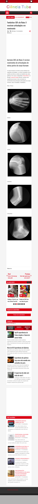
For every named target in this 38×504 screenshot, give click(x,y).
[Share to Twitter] (15, 286)
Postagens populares (10, 328)
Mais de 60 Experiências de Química (18, 347)
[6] (21, 304)
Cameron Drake (15, 77)
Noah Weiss (26, 75)
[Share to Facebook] (13, 286)
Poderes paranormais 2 (22, 458)
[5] (19, 304)
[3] (16, 304)
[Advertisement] (19, 46)
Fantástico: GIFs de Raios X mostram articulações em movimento (17, 25)
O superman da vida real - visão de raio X (22, 374)
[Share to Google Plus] (16, 286)
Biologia (14, 31)
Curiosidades (19, 31)
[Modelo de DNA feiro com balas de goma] (25, 291)
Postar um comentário (19, 314)
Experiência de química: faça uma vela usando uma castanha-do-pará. (22, 360)
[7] (22, 304)
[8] (24, 304)
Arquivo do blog (27, 328)
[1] (13, 304)
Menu (6, 1)
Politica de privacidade (12, 489)
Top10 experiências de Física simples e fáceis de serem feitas (22, 335)
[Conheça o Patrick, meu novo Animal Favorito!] (13, 291)
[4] (18, 304)
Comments (19, 327)
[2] (15, 304)
